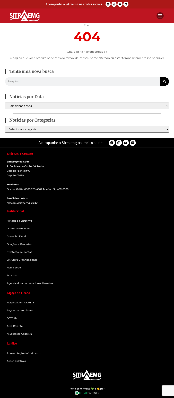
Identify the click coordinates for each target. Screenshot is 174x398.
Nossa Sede (14, 267)
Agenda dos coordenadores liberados (30, 283)
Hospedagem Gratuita (20, 302)
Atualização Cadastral (19, 333)
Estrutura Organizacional (22, 259)
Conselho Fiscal (16, 236)
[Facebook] (108, 4)
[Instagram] (114, 4)
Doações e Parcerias (19, 244)
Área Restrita (15, 326)
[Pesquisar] (164, 81)
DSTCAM (12, 318)
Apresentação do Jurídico (22, 353)
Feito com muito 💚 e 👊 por (87, 388)
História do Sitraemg (19, 220)
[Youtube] (120, 4)
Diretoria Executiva (18, 228)
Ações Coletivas (16, 361)
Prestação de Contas (19, 252)
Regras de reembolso (20, 310)
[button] (160, 15)
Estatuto (12, 275)
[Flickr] (125, 4)
